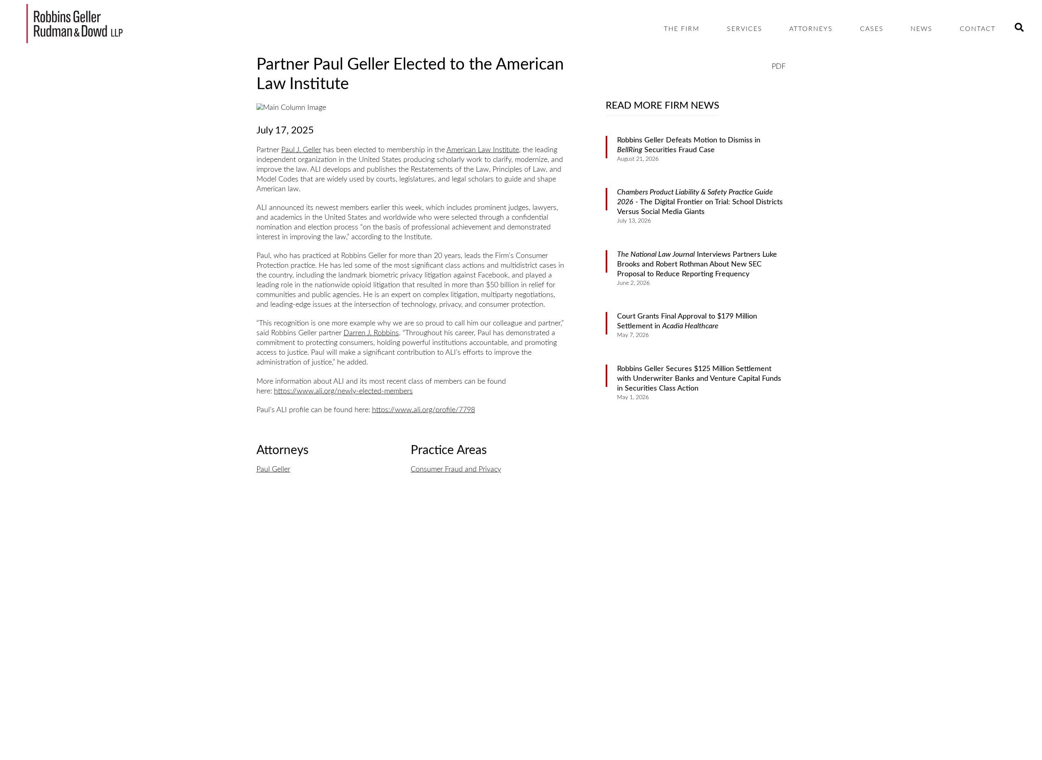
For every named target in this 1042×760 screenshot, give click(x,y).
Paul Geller (273, 469)
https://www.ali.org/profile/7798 (423, 410)
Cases (872, 29)
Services (744, 29)
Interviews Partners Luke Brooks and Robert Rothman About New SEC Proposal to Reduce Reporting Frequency (697, 264)
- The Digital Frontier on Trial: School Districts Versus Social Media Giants (700, 202)
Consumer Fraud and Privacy (456, 469)
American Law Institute (483, 150)
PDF (779, 66)
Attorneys (811, 29)
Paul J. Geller (301, 150)
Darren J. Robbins (371, 333)
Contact (978, 29)
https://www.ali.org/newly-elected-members (343, 391)
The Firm (682, 29)
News (922, 29)
